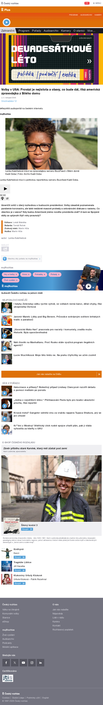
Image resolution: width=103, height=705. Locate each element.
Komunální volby (10, 613)
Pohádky (39, 274)
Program (73, 15)
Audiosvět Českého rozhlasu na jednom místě (22, 293)
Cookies (6, 698)
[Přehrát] (5, 189)
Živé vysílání (9, 280)
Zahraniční (7, 30)
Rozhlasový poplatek (63, 629)
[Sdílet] (7, 199)
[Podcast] (2, 199)
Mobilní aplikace (10, 647)
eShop (5, 621)
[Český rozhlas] (10, 3)
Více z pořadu (11, 383)
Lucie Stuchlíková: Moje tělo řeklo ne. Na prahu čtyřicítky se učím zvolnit (55, 355)
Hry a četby (9, 274)
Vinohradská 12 (9, 101)
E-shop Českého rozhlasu (18, 442)
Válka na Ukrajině (10, 609)
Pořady (36, 30)
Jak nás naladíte (61, 609)
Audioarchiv (86, 15)
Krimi (24, 274)
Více (91, 30)
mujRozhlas (7, 267)
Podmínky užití (33, 698)
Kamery (98, 15)
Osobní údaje (18, 698)
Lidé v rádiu (58, 617)
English (45, 698)
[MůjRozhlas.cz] (5, 114)
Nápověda (58, 613)
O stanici (78, 30)
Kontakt (56, 625)
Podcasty (7, 643)
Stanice (6, 617)
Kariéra (56, 621)
